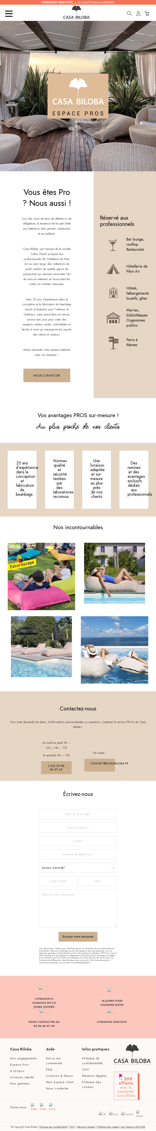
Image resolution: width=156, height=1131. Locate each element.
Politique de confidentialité (92, 1060)
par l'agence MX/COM (133, 1127)
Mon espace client (60, 1082)
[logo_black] (76, 13)
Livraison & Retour (59, 1076)
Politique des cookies (91, 1084)
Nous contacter (57, 1088)
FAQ (49, 1069)
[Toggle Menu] (9, 13)
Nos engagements (23, 1058)
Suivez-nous (18, 1107)
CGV (85, 1069)
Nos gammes (20, 1083)
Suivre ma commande (54, 1060)
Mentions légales (94, 1076)
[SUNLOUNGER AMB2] (114, 573)
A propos (17, 1071)
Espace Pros (19, 1064)
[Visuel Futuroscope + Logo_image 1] (41, 576)
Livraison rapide (22, 1077)
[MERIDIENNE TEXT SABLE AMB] (41, 646)
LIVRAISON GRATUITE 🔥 (78, 2)
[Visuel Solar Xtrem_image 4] (114, 650)
